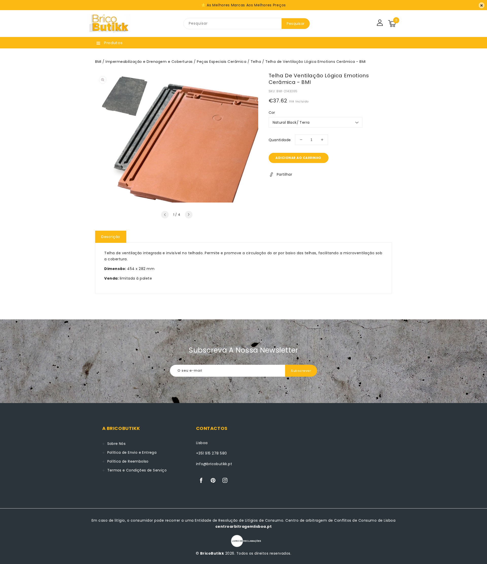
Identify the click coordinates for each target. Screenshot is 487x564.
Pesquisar (296, 23)
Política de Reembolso (128, 461)
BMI (98, 61)
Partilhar (284, 174)
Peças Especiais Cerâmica (221, 61)
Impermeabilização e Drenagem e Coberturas (149, 61)
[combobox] (233, 23)
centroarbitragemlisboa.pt (243, 526)
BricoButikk (212, 553)
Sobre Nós (116, 443)
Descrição (110, 236)
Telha (256, 61)
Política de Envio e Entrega (132, 452)
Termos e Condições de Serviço (137, 470)
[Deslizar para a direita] (189, 215)
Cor (272, 112)
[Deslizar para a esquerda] (165, 215)
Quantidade (280, 139)
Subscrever (301, 370)
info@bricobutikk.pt (214, 463)
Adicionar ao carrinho (298, 158)
